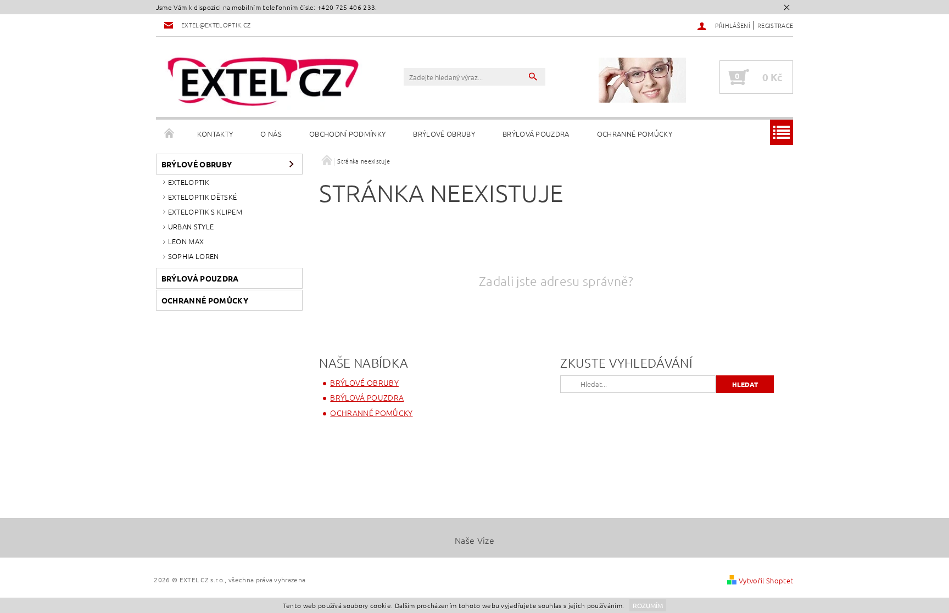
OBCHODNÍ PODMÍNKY (347, 133)
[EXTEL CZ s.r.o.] (263, 82)
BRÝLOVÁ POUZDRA (536, 133)
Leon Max (186, 241)
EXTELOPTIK (188, 182)
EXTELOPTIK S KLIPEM (205, 211)
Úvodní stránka (169, 134)
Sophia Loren (193, 256)
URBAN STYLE (191, 226)
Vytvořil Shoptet (766, 580)
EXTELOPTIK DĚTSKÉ (202, 197)
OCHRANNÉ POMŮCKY (634, 133)
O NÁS (271, 133)
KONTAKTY (215, 133)
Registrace (775, 25)
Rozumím (648, 605)
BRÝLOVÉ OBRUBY (443, 133)
